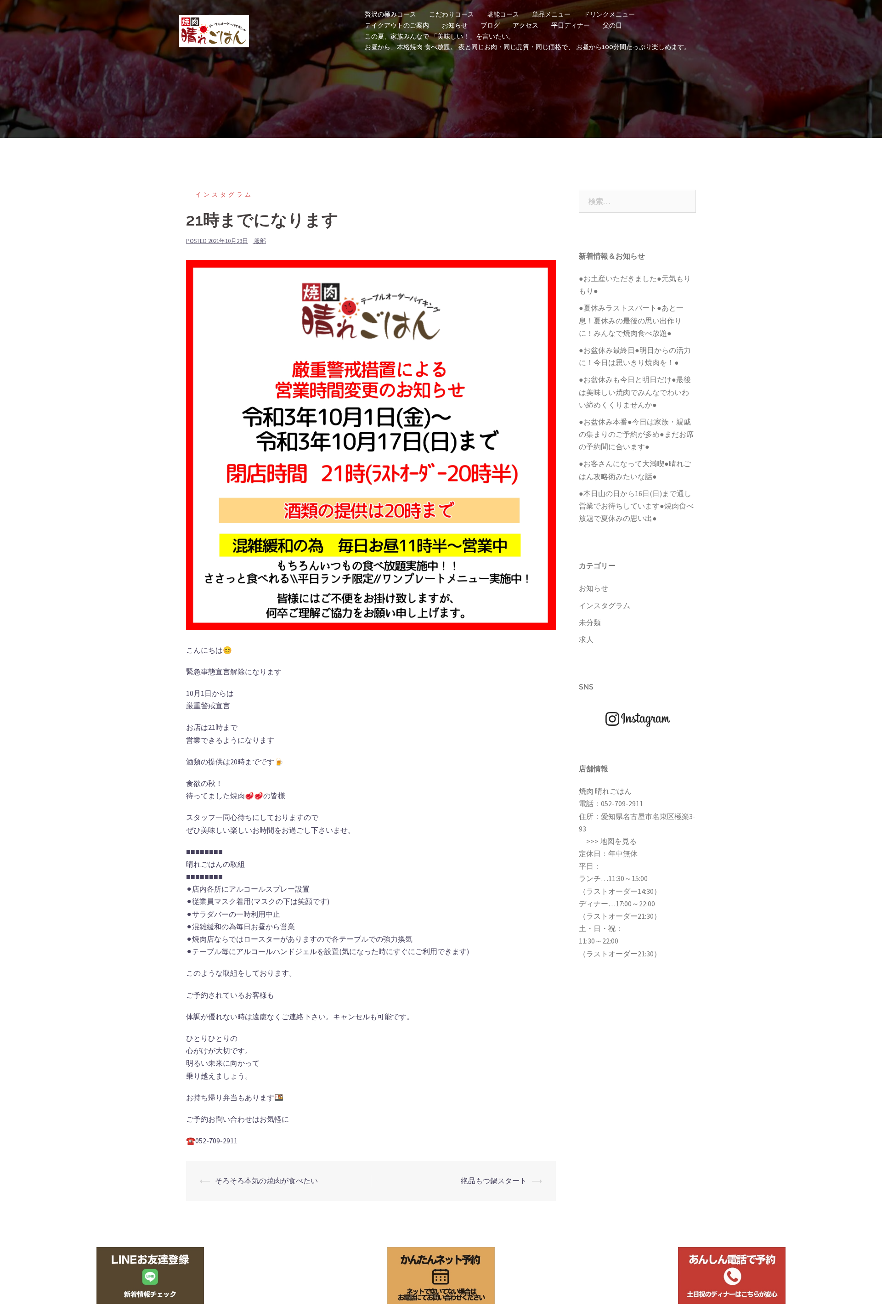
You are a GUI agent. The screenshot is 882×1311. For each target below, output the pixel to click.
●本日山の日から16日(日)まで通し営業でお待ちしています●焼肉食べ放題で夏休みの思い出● (636, 506)
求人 (586, 639)
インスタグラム (224, 194)
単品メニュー (551, 14)
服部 (260, 241)
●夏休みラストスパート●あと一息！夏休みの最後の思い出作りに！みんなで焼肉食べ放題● (631, 320)
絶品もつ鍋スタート (494, 1180)
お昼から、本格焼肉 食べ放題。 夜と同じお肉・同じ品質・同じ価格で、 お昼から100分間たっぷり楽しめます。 (527, 47)
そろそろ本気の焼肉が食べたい (266, 1180)
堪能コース (503, 14)
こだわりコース (451, 14)
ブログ (490, 25)
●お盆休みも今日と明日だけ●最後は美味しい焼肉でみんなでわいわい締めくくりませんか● (635, 392)
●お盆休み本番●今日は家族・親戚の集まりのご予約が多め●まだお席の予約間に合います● (636, 434)
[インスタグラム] (637, 718)
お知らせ (455, 25)
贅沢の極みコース (390, 14)
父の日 (612, 25)
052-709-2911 (622, 803)
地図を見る (618, 841)
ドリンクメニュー (609, 14)
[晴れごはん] (214, 29)
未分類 (590, 622)
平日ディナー (570, 25)
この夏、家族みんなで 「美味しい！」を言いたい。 (439, 36)
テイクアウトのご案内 (397, 25)
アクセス (525, 25)
